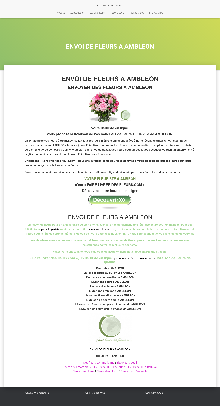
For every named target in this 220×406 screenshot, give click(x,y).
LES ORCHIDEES (97, 12)
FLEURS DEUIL (118, 12)
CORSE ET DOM (137, 12)
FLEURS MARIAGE (153, 392)
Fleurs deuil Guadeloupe (109, 367)
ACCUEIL (61, 12)
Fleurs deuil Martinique (77, 367)
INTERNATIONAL (156, 12)
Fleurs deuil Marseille (133, 371)
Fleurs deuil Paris (83, 371)
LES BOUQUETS (77, 12)
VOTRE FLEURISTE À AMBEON (110, 178)
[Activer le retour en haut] (214, 400)
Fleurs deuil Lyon (107, 371)
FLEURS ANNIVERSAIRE (37, 392)
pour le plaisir (50, 229)
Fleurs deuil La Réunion (143, 367)
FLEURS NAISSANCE (95, 392)
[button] (84, 12)
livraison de (94, 229)
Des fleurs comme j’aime (98, 362)
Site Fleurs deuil (127, 362)
